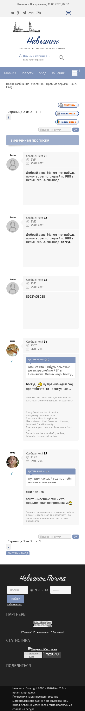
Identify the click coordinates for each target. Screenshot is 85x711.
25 (45, 453)
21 (45, 155)
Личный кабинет (35, 56)
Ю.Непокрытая (40, 632)
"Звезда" (27, 632)
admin (12, 341)
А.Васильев (57, 632)
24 (45, 341)
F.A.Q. (9, 87)
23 (45, 279)
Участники (37, 83)
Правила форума (57, 83)
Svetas (13, 155)
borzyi (12, 453)
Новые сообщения (17, 83)
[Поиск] (61, 57)
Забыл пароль (14, 604)
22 (45, 217)
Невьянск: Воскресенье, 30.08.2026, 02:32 (43, 4)
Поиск (73, 83)
